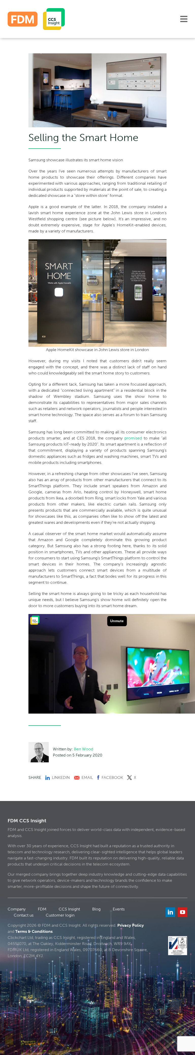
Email (87, 777)
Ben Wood (83, 749)
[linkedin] (170, 912)
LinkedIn (61, 777)
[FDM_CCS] (36, 10)
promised (133, 438)
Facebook (112, 777)
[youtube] (182, 912)
